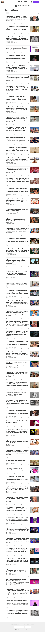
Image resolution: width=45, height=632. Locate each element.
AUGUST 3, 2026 (9, 242)
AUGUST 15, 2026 (9, 121)
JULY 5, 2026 (8, 573)
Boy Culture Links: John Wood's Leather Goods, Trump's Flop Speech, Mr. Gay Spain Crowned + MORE (17, 441)
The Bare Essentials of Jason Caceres (15, 282)
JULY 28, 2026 (8, 315)
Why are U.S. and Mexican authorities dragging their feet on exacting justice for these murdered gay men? (17, 49)
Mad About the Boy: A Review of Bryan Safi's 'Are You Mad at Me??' (17, 421)
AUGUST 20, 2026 (9, 70)
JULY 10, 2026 (8, 522)
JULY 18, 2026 (8, 434)
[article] (22, 19)
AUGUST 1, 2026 (9, 263)
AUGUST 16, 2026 (9, 111)
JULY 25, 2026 (8, 346)
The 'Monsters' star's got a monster (12, 462)
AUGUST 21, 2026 (9, 59)
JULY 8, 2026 (8, 542)
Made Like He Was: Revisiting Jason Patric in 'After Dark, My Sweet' (17, 210)
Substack (17, 629)
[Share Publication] (31, 2)
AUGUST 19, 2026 (9, 80)
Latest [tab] (7, 13)
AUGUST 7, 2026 (9, 193)
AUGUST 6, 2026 (9, 203)
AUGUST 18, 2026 (9, 90)
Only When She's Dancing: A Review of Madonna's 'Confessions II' (16, 580)
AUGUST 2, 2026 (9, 253)
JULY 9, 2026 (8, 532)
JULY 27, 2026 (8, 335)
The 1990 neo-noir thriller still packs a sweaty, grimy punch (17, 212)
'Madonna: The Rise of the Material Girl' (16, 392)
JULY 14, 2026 (8, 481)
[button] (15, 5)
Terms (26, 624)
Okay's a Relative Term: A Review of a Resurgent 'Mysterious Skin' (15, 138)
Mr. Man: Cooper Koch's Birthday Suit (15, 460)
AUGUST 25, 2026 (9, 20)
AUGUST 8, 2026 (9, 182)
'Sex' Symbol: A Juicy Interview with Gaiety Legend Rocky (17, 362)
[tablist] (11, 13)
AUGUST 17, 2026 (9, 101)
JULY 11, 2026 (8, 511)
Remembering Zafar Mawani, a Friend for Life (16, 601)
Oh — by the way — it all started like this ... (14, 394)
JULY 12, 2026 (8, 501)
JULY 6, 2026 (8, 563)
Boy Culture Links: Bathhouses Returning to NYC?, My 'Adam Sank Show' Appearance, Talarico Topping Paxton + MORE (17, 200)
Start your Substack (19, 626)
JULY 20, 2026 (8, 415)
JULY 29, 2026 (8, 305)
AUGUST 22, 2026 (9, 41)
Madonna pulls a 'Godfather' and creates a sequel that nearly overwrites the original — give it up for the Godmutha (17, 583)
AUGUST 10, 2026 (9, 172)
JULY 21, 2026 (8, 404)
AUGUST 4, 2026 (9, 232)
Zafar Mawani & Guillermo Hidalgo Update (17, 47)
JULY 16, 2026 (8, 454)
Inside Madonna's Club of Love (14, 468)
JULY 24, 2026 (8, 376)
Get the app (28, 626)
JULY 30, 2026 (8, 295)
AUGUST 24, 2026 (9, 30)
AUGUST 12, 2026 (9, 152)
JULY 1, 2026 (8, 614)
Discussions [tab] (14, 13)
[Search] (29, 2)
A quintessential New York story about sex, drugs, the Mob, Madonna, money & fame (17, 366)
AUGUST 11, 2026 (9, 162)
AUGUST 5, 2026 (9, 222)
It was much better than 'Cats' (11, 423)
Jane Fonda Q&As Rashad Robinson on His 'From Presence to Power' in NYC (17, 322)
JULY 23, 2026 (8, 386)
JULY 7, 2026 (8, 552)
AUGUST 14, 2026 (9, 131)
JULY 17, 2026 (8, 444)
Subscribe (36, 2)
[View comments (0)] (14, 23)
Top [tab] (10, 13)
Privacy (23, 624)
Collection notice (31, 624)
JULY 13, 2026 (8, 491)
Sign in (41, 2)
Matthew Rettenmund (14, 32)
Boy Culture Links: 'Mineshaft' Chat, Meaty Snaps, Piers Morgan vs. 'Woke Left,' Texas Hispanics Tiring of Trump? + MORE (17, 488)
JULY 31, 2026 (8, 276)
